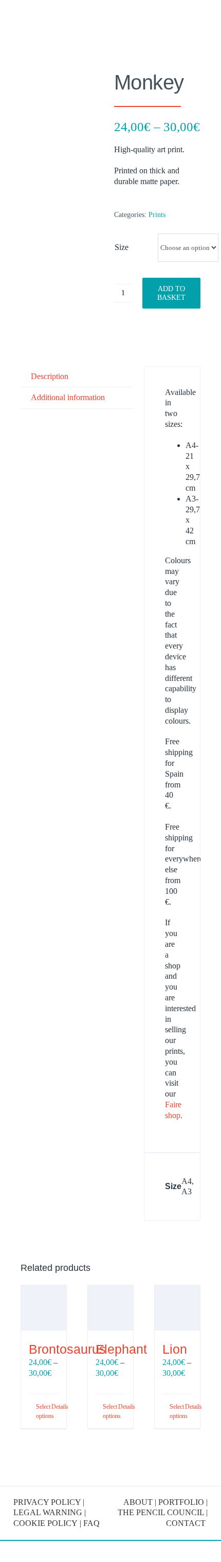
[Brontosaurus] (43, 1308)
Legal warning (47, 1512)
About (138, 1502)
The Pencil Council (161, 1512)
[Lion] (177, 1308)
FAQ (91, 1523)
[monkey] (64, 156)
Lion (174, 1349)
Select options (39, 1411)
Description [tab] (49, 376)
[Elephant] (110, 1308)
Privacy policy (47, 1502)
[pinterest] (120, 1468)
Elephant (121, 1349)
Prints (157, 215)
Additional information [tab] (68, 397)
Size (121, 247)
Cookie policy (45, 1523)
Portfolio (181, 1502)
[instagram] (101, 1468)
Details (55, 1406)
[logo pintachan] (43, 17)
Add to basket (171, 293)
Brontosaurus (67, 1349)
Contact (187, 1523)
